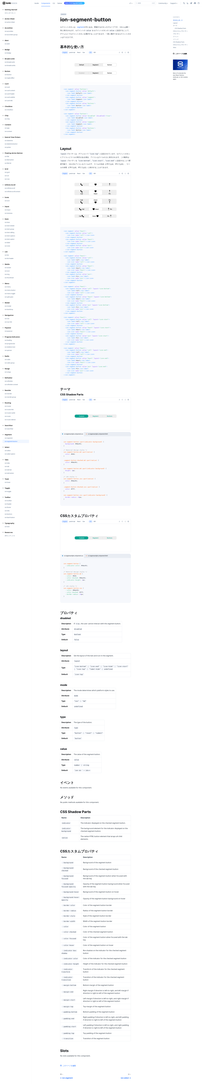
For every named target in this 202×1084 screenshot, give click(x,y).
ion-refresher (9, 381)
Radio (7, 356)
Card (6, 84)
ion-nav (7, 318)
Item (7, 219)
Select (7, 447)
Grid (6, 169)
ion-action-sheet (10, 22)
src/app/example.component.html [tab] (98, 434)
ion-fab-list (8, 163)
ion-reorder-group (10, 397)
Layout (175, 23)
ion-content (8, 131)
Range (7, 369)
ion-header (8, 504)
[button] (184, 3)
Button (7, 71)
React (78, 52)
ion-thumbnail (9, 278)
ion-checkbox (9, 110)
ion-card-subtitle (10, 97)
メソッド (176, 39)
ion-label (7, 242)
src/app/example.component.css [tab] (73, 434)
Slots (174, 47)
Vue (84, 52)
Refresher (8, 378)
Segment (8, 434)
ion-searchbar (9, 429)
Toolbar (8, 497)
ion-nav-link (8, 322)
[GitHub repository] (198, 3)
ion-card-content (10, 90)
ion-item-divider (10, 226)
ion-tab (7, 466)
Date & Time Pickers (12, 137)
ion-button (8, 75)
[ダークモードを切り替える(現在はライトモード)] (188, 3)
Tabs (6, 460)
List (6, 252)
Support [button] (173, 3)
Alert (7, 40)
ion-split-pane (9, 297)
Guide (37, 3)
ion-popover (8, 331)
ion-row (7, 179)
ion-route (8, 416)
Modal (7, 303)
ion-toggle (8, 491)
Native (59, 3)
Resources (9, 532)
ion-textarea (8, 213)
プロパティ (176, 34)
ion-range (8, 372)
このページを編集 (69, 1066)
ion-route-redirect (10, 420)
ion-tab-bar (8, 470)
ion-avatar (8, 267)
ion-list (7, 255)
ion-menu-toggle (10, 293)
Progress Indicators (12, 337)
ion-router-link (9, 409)
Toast (7, 479)
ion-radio (7, 359)
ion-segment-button (11, 441)
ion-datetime (9, 140)
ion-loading (8, 340)
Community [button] (162, 3)
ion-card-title (9, 100)
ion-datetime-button (11, 144)
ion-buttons (8, 514)
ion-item (7, 222)
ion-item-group (9, 229)
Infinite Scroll (10, 185)
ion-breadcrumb (10, 62)
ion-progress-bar (10, 344)
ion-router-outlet (10, 413)
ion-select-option (10, 454)
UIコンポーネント (10, 13)
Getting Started (11, 10)
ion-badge (8, 53)
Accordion (9, 28)
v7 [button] (130, 3)
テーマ (175, 26)
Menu (7, 283)
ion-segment (9, 438)
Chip (6, 115)
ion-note (7, 246)
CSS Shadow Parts (180, 28)
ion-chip (7, 119)
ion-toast (7, 482)
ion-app (7, 128)
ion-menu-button (10, 290)
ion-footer (8, 507)
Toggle (7, 488)
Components (45, 3)
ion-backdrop (9, 309)
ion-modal (8, 306)
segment (80, 27)
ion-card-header (10, 94)
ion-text (7, 526)
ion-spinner (8, 350)
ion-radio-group (10, 363)
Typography (9, 523)
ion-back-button (10, 517)
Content (8, 125)
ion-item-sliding (9, 232)
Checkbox (8, 106)
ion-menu (8, 287)
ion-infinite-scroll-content (12, 191)
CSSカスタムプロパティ (180, 31)
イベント (176, 36)
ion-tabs (7, 463)
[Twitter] (191, 3)
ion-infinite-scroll (10, 188)
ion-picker (8, 147)
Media (7, 264)
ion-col (7, 176)
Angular (65, 52)
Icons (7, 197)
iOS (91, 52)
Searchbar (9, 425)
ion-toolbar (8, 501)
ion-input (7, 210)
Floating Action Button (14, 153)
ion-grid (7, 172)
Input (7, 206)
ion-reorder (8, 394)
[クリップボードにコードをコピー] (128, 87)
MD (95, 52)
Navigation (9, 315)
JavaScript (72, 52)
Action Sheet (10, 19)
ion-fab (7, 156)
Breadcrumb (10, 59)
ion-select (8, 450)
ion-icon (7, 201)
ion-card (7, 87)
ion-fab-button (9, 160)
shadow (63, 14)
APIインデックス (10, 536)
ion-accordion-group (11, 35)
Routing (8, 403)
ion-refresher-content (11, 384)
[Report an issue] (128, 52)
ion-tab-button (9, 473)
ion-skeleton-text (10, 347)
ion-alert (7, 44)
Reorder (8, 390)
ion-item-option (9, 239)
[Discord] (195, 3)
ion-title (7, 511)
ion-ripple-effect (9, 78)
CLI (54, 3)
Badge (7, 49)
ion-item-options (10, 236)
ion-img (7, 274)
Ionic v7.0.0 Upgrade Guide (73, 3)
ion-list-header (9, 258)
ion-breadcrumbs (10, 65)
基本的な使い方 (178, 20)
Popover (8, 328)
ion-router (8, 406)
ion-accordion (9, 31)
